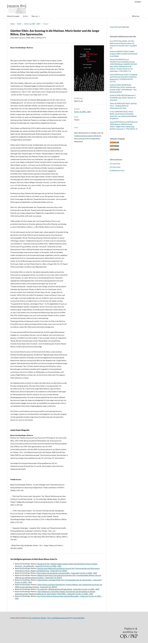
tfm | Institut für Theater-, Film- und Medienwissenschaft (49, 618)
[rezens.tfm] (114, 27)
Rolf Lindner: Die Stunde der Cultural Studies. (53, 573)
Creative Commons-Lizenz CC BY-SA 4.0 (87, 136)
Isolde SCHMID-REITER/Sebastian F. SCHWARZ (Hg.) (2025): (123, 97)
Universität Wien (78, 618)
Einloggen (138, 2)
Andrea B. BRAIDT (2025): (123, 53)
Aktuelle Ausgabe (13, 16)
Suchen (136, 16)
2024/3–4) (133, 129)
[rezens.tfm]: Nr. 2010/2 (53, 578)
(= (127, 129)
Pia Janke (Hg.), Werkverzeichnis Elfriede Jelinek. (54, 589)
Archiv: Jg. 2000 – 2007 (32, 24)
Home (12, 24)
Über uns (34, 16)
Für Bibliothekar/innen (117, 170)
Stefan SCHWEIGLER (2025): (123, 105)
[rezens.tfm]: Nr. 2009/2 (48, 587)
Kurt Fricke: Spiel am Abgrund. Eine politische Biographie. (58, 596)
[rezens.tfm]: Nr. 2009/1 (58, 571)
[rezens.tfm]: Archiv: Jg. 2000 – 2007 (48, 566)
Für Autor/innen (115, 167)
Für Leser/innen (115, 164)
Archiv (25, 16)
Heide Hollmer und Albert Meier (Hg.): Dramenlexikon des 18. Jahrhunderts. (64, 580)
